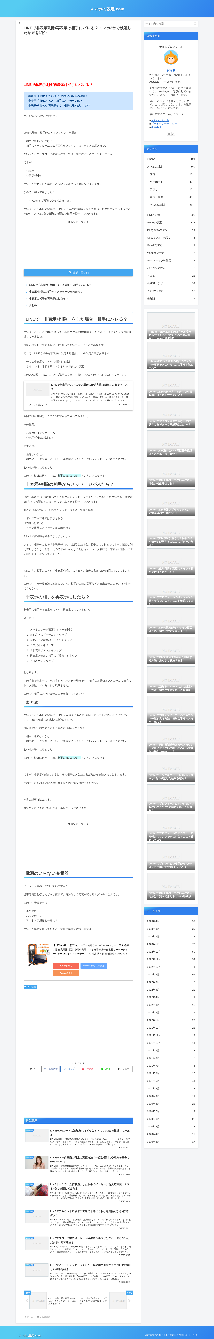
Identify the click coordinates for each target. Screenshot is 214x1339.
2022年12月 (171, 951)
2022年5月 (171, 989)
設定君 (171, 70)
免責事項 (156, 127)
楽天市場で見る (66, 966)
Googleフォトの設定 (171, 237)
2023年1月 (171, 944)
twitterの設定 (171, 222)
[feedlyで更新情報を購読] (169, 134)
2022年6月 (171, 982)
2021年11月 (171, 1035)
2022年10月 (171, 966)
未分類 (171, 298)
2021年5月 (171, 1081)
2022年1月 (171, 1020)
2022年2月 (171, 1012)
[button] (123, 1069)
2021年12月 (171, 1027)
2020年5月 (171, 1126)
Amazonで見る (66, 973)
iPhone (171, 159)
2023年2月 (171, 936)
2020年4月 (171, 1134)
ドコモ (171, 275)
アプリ (171, 189)
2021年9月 (171, 1050)
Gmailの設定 (171, 245)
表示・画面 (171, 197)
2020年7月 (171, 1111)
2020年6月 (171, 1119)
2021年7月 (171, 1065)
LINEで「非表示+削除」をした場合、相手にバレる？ (60, 284)
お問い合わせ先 (160, 120)
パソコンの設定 (171, 268)
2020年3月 (171, 1141)
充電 (171, 174)
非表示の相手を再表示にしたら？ (48, 298)
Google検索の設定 (171, 230)
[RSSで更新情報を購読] (173, 134)
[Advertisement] (78, 57)
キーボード (171, 181)
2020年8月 (171, 1103)
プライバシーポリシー (164, 123)
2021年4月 (171, 1088)
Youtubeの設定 (171, 252)
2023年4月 (171, 921)
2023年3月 (171, 928)
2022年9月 (171, 974)
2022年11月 (171, 959)
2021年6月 (171, 1073)
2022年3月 (171, 1004)
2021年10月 (171, 1043)
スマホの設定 (171, 166)
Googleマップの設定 (171, 260)
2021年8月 (171, 1058)
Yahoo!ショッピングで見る (93, 966)
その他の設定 (171, 204)
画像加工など (171, 283)
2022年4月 (171, 997)
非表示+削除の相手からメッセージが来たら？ (56, 291)
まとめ (33, 305)
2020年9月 (171, 1096)
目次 (75, 272)
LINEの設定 (31, 987)
